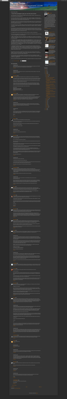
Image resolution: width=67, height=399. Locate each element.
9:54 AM (14, 332)
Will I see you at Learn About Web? (50, 77)
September (47, 98)
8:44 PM (14, 206)
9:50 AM (14, 260)
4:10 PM (14, 155)
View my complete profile (47, 28)
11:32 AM (14, 366)
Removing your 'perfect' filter (49, 78)
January (47, 107)
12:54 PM (14, 106)
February (47, 106)
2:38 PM (14, 280)
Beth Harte (14, 118)
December (47, 74)
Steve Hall (14, 268)
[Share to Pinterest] (25, 60)
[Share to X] (24, 60)
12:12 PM (14, 73)
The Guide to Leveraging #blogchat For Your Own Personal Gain (52, 61)
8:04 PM (14, 383)
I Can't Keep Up (15, 335)
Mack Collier (14, 135)
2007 (46, 108)
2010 (46, 71)
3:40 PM (14, 342)
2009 (46, 72)
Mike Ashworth (15, 75)
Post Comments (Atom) (17, 388)
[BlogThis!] (23, 60)
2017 (46, 69)
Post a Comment (14, 385)
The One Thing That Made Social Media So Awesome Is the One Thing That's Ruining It (52, 38)
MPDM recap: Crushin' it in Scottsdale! (50, 81)
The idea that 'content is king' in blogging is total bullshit (52, 55)
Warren (14, 186)
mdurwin (14, 340)
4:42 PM (14, 174)
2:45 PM (14, 295)
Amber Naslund (15, 167)
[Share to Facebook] (24, 60)
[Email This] (22, 60)
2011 (46, 70)
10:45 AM (14, 352)
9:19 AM (14, 233)
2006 (46, 109)
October (47, 76)
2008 (46, 73)
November (47, 75)
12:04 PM (14, 370)
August (47, 99)
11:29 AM (14, 359)
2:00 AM (14, 377)
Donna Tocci (14, 93)
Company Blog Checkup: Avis (49, 90)
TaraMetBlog (14, 263)
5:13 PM (14, 192)
